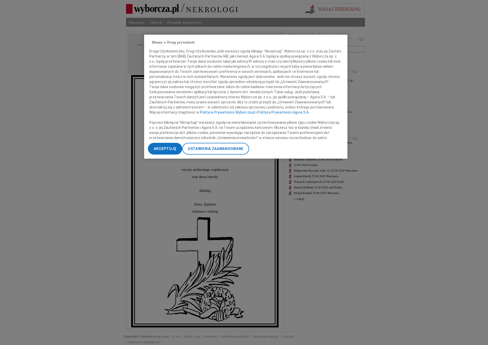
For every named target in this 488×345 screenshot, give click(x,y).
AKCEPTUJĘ (165, 149)
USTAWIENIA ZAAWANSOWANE (215, 149)
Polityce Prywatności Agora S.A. (283, 112)
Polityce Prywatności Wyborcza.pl (227, 112)
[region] (245, 97)
